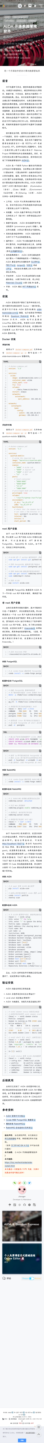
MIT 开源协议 (28, 287)
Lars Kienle (25, 57)
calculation (9, 21)
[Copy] (40, 361)
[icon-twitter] (29, 1183)
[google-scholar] (9, 1205)
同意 (22, 1440)
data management (20, 17)
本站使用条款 (30, 1433)
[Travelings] (30, 6)
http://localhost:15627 (12, 844)
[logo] (4, 6)
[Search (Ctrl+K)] (20, 6)
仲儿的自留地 (10, 1138)
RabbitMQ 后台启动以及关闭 (18, 1128)
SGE (28, 265)
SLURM (34, 262)
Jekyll (9, 1412)
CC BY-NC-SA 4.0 (19, 1145)
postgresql (21, 21)
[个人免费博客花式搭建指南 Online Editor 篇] (22, 1258)
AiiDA (7, 17)
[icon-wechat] (15, 1183)
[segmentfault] (34, 1205)
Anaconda (28, 628)
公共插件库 (15, 251)
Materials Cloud (13, 283)
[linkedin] (29, 1205)
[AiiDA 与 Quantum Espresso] (22, 1226)
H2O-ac (30, 1412)
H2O (21, 1412)
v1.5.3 (21, 1415)
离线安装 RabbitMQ (14, 1124)
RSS (6, 1419)
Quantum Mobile (18, 316)
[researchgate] (14, 1205)
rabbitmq (32, 21)
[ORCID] (19, 1205)
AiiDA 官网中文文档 (14, 1116)
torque (20, 265)
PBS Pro (9, 265)
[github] (24, 1205)
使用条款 (14, 1419)
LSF (7, 269)
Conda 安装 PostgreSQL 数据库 (19, 1120)
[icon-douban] (25, 1183)
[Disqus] (22, 1312)
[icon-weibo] (20, 1183)
